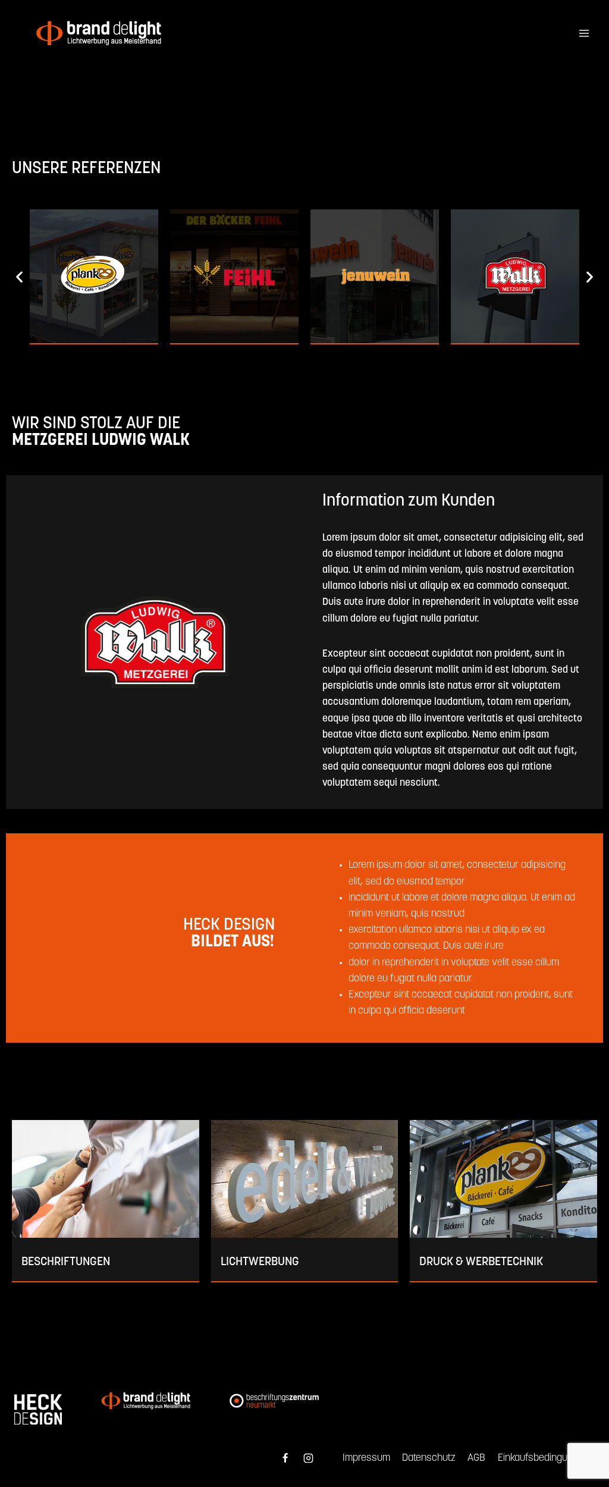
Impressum (366, 1458)
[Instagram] (309, 1458)
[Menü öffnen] (584, 33)
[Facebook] (285, 1458)
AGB (476, 1458)
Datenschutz (429, 1458)
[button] (19, 276)
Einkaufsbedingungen (543, 1458)
